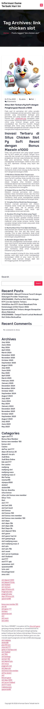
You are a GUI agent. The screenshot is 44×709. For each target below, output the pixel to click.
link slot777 (6, 462)
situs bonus (7, 493)
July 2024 (6, 399)
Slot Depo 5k (7, 528)
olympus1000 (7, 482)
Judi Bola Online (8, 459)
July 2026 (6, 342)
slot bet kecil (7, 508)
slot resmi (6, 551)
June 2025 (6, 370)
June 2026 (6, 345)
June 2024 (6, 401)
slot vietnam (6, 587)
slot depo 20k (7, 526)
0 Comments (11, 102)
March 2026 (7, 353)
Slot (32, 99)
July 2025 (6, 368)
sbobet (5, 485)
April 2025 (6, 376)
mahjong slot (7, 470)
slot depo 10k (7, 523)
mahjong (5, 467)
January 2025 (7, 383)
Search (5, 277)
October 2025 (7, 360)
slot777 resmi (6, 685)
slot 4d (4, 607)
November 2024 (8, 388)
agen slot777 (7, 436)
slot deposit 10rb (9, 531)
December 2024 (8, 386)
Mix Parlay (6, 477)
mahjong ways (8, 472)
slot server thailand (8, 682)
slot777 (5, 559)
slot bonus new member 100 (13, 518)
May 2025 (6, 373)
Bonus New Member (10, 439)
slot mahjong (6, 640)
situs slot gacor (34, 626)
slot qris (5, 546)
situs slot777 (6, 647)
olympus (4, 611)
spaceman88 (7, 567)
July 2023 (6, 422)
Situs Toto (6, 498)
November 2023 (8, 411)
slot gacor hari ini (9, 536)
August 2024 (7, 396)
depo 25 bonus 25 (9, 452)
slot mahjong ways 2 (10, 544)
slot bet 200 (7, 505)
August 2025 (7, 365)
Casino (4, 447)
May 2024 (6, 404)
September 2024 (9, 393)
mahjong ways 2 (8, 475)
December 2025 (8, 355)
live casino (6, 465)
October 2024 (7, 391)
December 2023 (8, 409)
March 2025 (6, 378)
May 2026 (6, 347)
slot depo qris (6, 668)
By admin (22, 99)
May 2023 (6, 427)
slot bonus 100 (8, 513)
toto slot (5, 569)
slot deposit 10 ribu (8, 582)
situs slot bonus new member (14, 495)
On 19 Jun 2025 (10, 99)
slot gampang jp (8, 539)
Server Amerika (8, 490)
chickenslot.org (20, 118)
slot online (5, 621)
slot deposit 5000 (8, 580)
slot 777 (5, 503)
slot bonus (6, 511)
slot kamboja (6, 657)
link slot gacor (6, 678)
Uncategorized (8, 572)
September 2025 (9, 363)
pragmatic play (7, 594)
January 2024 (7, 406)
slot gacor (6, 534)
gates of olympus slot (9, 650)
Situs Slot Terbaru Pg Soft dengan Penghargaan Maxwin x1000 (21, 106)
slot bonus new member (12, 516)
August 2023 (7, 419)
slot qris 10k (7, 549)
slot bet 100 (6, 659)
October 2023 (7, 414)
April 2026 (6, 350)
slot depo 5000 (7, 680)
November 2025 (8, 358)
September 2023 (9, 416)
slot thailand (7, 557)
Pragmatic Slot (7, 592)
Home (6, 33)
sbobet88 (6, 488)
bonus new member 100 (11, 442)
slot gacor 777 (6, 609)
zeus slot (5, 574)
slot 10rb (5, 654)
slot (3, 616)
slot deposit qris (7, 661)
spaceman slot (8, 564)
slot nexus (5, 664)
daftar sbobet (6, 673)
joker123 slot (6, 645)
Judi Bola (5, 457)
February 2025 (8, 381)
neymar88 (6, 480)
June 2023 (6, 424)
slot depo (6, 521)
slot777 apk (7, 562)
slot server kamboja (10, 554)
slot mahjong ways (9, 541)
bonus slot (6, 444)
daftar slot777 (8, 449)
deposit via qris (8, 454)
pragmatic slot (7, 666)
